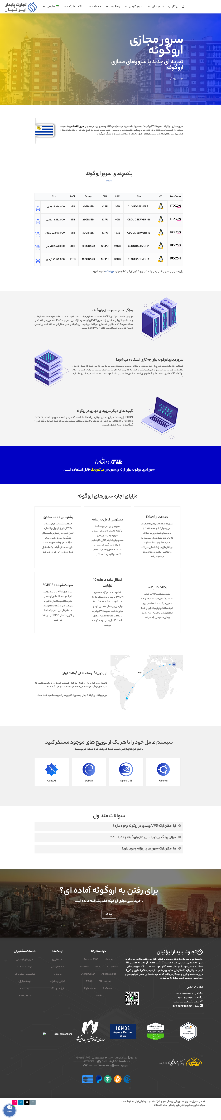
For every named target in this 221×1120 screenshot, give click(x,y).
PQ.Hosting (104, 981)
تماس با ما (58, 996)
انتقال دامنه (25, 996)
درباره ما (58, 974)
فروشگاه (109, 272)
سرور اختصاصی (76, 126)
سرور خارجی (136, 6)
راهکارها (115, 6)
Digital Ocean (88, 974)
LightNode (89, 989)
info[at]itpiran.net (182, 1006)
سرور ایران (158, 6)
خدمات (96, 6)
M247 (89, 981)
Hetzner (109, 960)
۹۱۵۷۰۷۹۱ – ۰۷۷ (185, 998)
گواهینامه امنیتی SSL (25, 974)
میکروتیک (97, 470)
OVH (97, 967)
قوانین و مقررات (57, 981)
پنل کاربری (173, 6)
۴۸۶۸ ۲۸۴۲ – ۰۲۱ (184, 994)
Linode (98, 996)
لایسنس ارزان (24, 981)
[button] (109, 914)
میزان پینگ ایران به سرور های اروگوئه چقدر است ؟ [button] (143, 837)
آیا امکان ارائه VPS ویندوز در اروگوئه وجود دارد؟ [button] (144, 826)
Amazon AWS (91, 960)
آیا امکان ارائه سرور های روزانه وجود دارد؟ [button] (149, 849)
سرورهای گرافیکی (24, 960)
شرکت (71, 6)
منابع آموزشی (57, 967)
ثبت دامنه (25, 989)
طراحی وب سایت (24, 967)
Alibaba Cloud (109, 974)
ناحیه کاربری (57, 960)
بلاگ (81, 6)
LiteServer (107, 989)
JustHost (84, 967)
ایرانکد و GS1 (57, 989)
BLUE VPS (112, 967)
